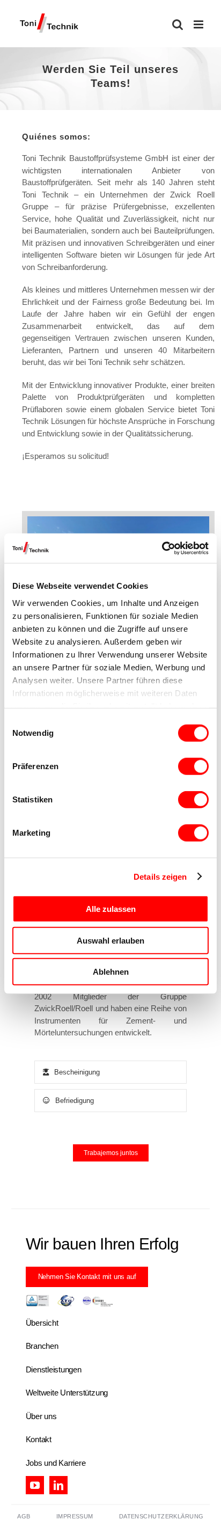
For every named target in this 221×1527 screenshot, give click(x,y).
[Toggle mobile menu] (199, 24)
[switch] (193, 766)
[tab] (110, 1072)
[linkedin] (58, 1485)
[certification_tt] (69, 1298)
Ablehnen (111, 971)
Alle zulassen (111, 909)
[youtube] (35, 1485)
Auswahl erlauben (110, 940)
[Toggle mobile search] (177, 24)
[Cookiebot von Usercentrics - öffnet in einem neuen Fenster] (162, 548)
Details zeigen (160, 876)
